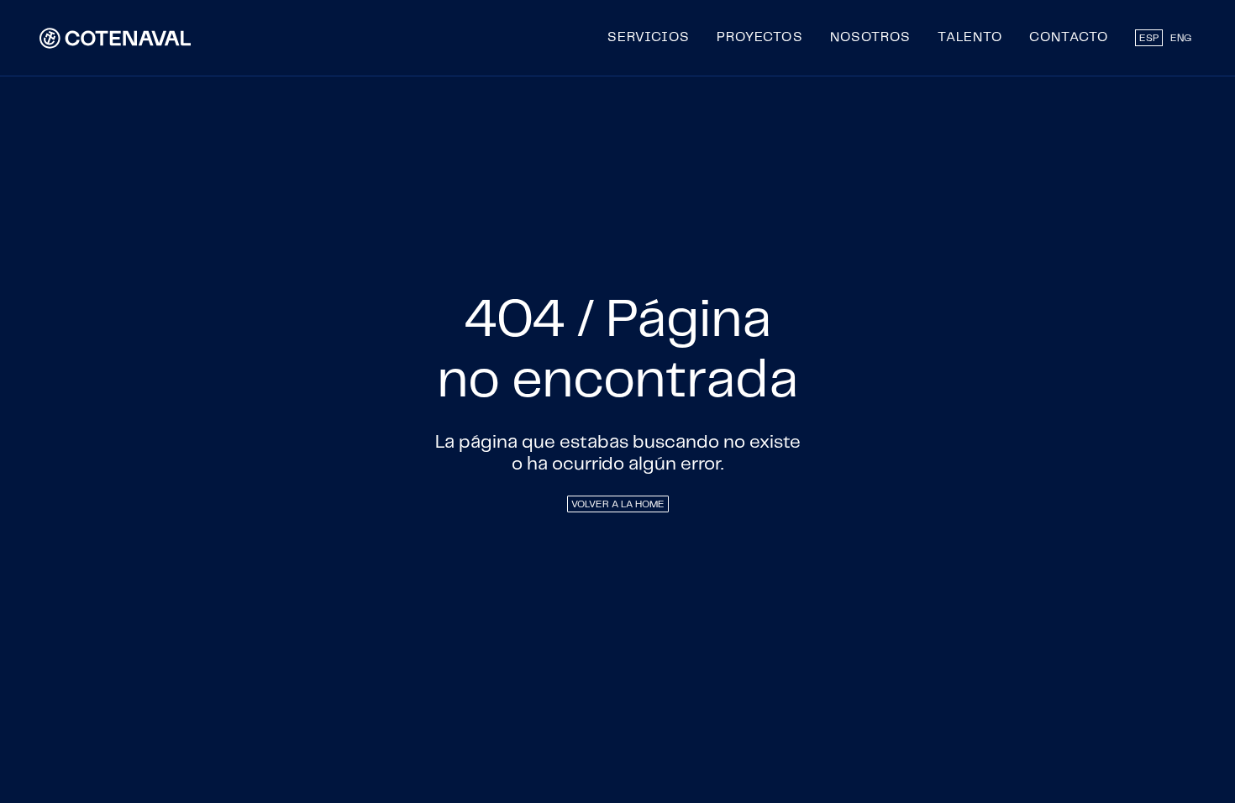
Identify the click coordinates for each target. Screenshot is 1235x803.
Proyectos (760, 37)
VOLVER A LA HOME (618, 504)
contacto (1068, 37)
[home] (115, 38)
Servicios (648, 37)
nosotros (871, 37)
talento (970, 37)
